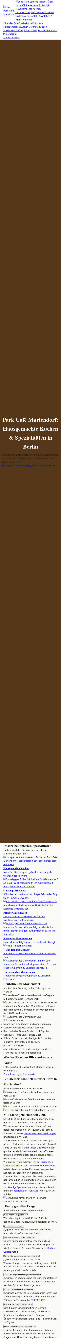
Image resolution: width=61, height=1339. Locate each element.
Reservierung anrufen (43, 465)
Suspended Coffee (44, 12)
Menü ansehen (24, 19)
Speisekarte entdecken (16, 465)
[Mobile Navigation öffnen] (57, 10)
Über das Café (11, 23)
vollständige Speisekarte (16, 1187)
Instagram (11, 33)
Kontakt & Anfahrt (40, 16)
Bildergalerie (22, 16)
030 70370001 (46, 1229)
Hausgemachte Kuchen (28, 8)
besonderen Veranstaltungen (40, 1133)
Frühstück (44, 5)
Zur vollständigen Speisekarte (19, 1074)
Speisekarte (32, 5)
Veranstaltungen (25, 12)
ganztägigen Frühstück (26, 1190)
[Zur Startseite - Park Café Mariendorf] (9, 10)
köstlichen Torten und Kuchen (34, 1147)
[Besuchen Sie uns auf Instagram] (51, 16)
